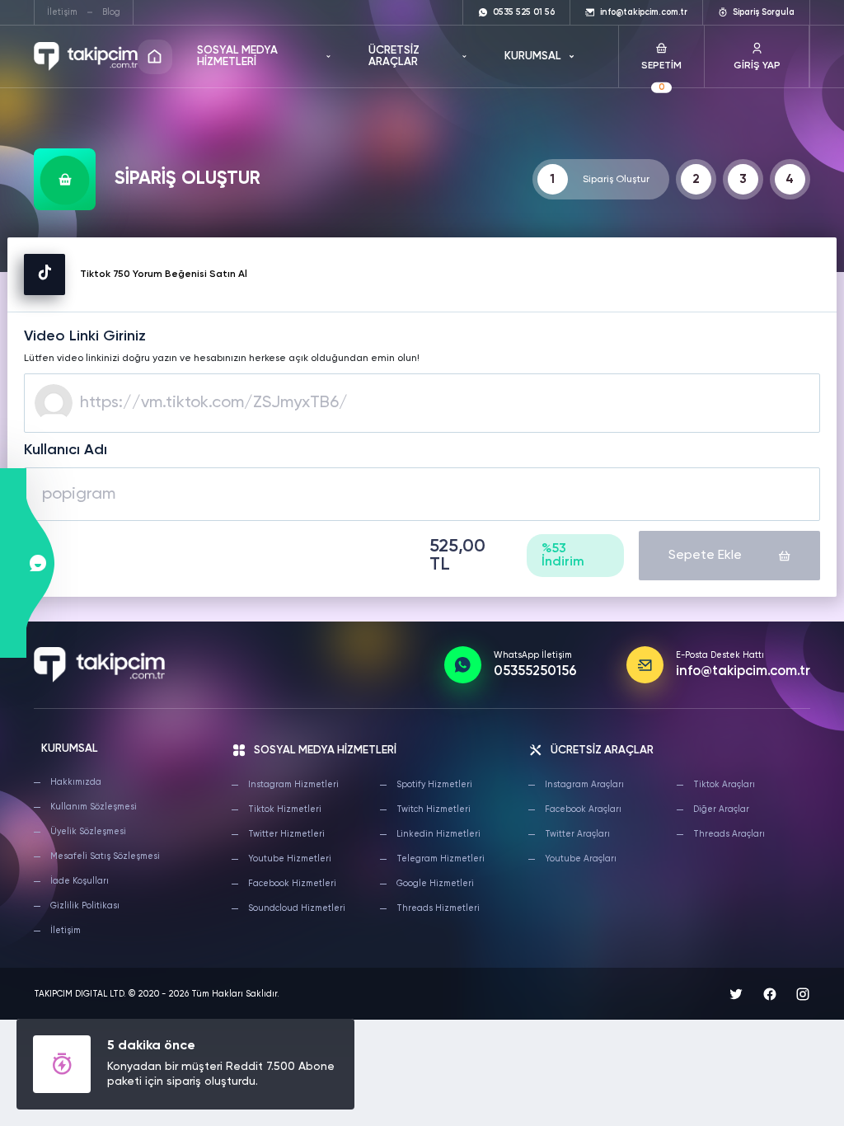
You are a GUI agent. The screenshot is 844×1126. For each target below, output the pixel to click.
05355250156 (535, 671)
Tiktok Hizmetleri (284, 809)
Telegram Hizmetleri (440, 859)
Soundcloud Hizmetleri (296, 908)
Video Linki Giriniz (85, 336)
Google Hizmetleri (435, 884)
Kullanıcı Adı (65, 450)
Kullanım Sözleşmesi (93, 807)
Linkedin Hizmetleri (438, 834)
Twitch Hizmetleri (433, 809)
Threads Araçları (729, 834)
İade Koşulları (79, 881)
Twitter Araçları (577, 834)
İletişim (62, 12)
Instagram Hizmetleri (293, 785)
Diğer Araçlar (721, 809)
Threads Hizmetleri (438, 908)
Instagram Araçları (584, 785)
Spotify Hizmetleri (434, 785)
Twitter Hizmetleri (286, 834)
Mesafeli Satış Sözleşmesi (105, 856)
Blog (111, 12)
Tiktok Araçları (724, 785)
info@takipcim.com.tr (743, 671)
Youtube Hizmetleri (289, 859)
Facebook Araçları (583, 809)
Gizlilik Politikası (85, 906)
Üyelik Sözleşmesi (88, 832)
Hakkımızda (75, 782)
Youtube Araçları (581, 859)
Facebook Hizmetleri (292, 884)
